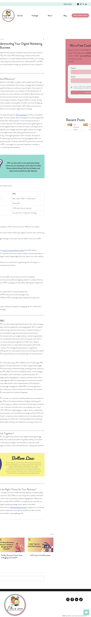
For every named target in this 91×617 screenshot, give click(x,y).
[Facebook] (83, 4)
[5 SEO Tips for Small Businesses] (40, 545)
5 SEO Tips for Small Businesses (40, 555)
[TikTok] (78, 4)
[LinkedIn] (86, 4)
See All (51, 534)
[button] (34, 15)
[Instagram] (81, 4)
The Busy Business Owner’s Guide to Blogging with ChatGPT (11, 556)
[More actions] (43, 39)
